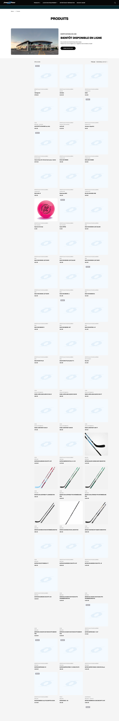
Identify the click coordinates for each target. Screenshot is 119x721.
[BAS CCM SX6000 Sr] (96, 276)
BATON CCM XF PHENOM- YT (41, 563)
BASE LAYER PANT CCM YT (91, 427)
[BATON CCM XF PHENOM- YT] (46, 546)
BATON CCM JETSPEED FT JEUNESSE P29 (44, 494)
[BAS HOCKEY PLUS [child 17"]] (71, 343)
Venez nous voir (68, 48)
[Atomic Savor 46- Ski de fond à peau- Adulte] (46, 142)
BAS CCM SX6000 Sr (90, 293)
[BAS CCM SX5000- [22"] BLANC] (96, 209)
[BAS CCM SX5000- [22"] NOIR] (46, 243)
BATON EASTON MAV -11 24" (91, 632)
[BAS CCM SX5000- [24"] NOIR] (96, 243)
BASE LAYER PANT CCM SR (66, 427)
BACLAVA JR (37, 193)
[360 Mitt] (71, 75)
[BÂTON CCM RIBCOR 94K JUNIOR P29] (71, 512)
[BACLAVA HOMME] (96, 142)
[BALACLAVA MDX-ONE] (96, 176)
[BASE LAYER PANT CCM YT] (96, 410)
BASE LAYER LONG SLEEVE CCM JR (42, 394)
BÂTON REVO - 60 (64, 700)
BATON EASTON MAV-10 (40, 667)
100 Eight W (37, 93)
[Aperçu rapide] (55, 67)
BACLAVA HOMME (89, 160)
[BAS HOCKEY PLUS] (46, 343)
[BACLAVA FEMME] (71, 142)
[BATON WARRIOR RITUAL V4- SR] (71, 444)
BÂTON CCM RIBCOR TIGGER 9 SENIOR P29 (95, 529)
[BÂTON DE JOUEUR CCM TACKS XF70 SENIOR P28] (46, 614)
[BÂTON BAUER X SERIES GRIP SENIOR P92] (96, 444)
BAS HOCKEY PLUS (39, 360)
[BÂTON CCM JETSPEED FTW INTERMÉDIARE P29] (96, 477)
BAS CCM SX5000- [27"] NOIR (41, 293)
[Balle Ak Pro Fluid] (46, 209)
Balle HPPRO (63, 226)
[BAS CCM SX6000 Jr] (71, 276)
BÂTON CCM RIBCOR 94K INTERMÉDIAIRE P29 (45, 529)
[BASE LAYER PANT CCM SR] (71, 410)
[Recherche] (115, 2)
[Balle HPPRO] (71, 209)
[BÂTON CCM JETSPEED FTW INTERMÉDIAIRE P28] (71, 477)
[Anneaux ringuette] (96, 109)
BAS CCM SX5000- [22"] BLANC (93, 226)
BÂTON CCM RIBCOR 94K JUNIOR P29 (69, 529)
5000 (86, 93)
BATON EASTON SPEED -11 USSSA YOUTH (69, 667)
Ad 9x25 (62, 126)
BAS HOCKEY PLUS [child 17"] (67, 360)
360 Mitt (62, 93)
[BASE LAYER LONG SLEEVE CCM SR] (71, 377)
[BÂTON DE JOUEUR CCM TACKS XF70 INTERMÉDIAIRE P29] (96, 579)
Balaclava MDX (63, 193)
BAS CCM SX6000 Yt (39, 327)
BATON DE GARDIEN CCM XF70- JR (93, 563)
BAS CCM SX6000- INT (65, 327)
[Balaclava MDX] (71, 176)
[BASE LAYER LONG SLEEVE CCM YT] (96, 377)
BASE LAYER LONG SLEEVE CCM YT (93, 394)
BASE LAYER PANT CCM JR (40, 427)
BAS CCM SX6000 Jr (65, 293)
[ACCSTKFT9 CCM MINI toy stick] (46, 109)
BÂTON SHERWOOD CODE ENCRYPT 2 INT (95, 700)
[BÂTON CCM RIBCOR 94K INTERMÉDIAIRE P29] (46, 512)
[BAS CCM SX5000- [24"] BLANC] (71, 243)
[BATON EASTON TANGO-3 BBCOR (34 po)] (96, 650)
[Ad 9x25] (71, 109)
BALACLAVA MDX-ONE (90, 193)
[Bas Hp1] (96, 343)
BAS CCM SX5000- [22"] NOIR (41, 260)
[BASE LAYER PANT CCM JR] (46, 410)
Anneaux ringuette (89, 126)
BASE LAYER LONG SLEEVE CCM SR (68, 394)
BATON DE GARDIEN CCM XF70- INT (43, 461)
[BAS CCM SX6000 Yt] (46, 310)
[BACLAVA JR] (46, 176)
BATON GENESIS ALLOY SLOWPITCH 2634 (44, 700)
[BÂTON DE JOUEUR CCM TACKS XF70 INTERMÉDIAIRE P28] (71, 579)
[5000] (96, 75)
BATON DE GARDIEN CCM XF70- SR (42, 596)
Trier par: (93, 61)
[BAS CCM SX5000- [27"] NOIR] (46, 276)
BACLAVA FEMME (64, 160)
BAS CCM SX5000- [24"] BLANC (67, 260)
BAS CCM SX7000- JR (90, 327)
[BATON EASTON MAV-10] (46, 650)
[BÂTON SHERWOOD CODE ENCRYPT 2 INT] (96, 683)
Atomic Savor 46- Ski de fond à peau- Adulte (45, 160)
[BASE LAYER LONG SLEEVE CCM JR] (46, 377)
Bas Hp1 (87, 360)
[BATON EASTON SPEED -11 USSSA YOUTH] (71, 650)
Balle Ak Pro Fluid (38, 226)
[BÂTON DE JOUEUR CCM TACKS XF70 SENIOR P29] (71, 614)
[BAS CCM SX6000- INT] (71, 310)
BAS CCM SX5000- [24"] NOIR (92, 260)
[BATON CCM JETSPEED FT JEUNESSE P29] (46, 477)
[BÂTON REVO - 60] (71, 683)
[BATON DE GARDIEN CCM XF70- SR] (46, 579)
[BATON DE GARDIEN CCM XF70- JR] (96, 546)
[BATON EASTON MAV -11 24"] (96, 614)
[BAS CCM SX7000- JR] (96, 310)
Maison (12, 11)
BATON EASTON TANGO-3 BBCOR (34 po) (95, 667)
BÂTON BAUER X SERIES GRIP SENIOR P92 (95, 461)
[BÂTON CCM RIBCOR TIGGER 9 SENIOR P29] (96, 512)
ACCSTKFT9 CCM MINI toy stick (42, 126)
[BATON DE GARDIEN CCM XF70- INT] (46, 444)
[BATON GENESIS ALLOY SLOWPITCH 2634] (46, 683)
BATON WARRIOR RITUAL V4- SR (67, 461)
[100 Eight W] (46, 75)
